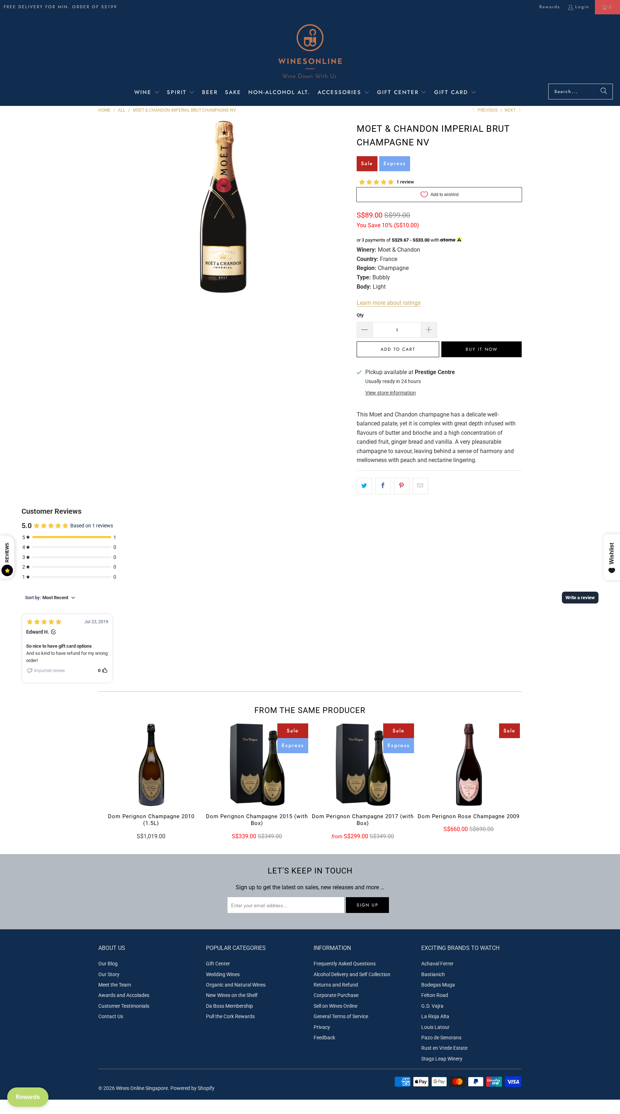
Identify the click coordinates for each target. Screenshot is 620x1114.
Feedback (324, 1037)
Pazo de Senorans (441, 1037)
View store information (390, 393)
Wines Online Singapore (142, 1088)
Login (582, 7)
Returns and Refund (336, 985)
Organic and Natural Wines (236, 985)
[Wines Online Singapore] (310, 51)
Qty (360, 315)
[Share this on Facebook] (383, 486)
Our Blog (108, 963)
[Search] (604, 91)
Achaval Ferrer (437, 963)
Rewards (549, 7)
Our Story (108, 974)
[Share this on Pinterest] (401, 486)
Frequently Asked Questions (345, 963)
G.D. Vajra (432, 1006)
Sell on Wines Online (335, 1006)
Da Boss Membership (229, 1006)
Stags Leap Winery (441, 1059)
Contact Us (110, 1016)
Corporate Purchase (336, 995)
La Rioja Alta (435, 1016)
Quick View (151, 780)
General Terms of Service (341, 1016)
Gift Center (218, 963)
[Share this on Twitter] (364, 486)
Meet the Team (114, 985)
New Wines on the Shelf (232, 995)
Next (510, 110)
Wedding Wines (223, 974)
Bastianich (433, 974)
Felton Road (434, 995)
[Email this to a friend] (420, 486)
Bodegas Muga (438, 985)
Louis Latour (435, 1027)
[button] (147, 93)
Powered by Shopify (192, 1088)
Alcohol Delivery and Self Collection (352, 974)
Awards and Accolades (123, 995)
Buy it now (482, 349)
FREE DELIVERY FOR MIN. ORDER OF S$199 (60, 7)
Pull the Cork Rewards (230, 1016)
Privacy (322, 1027)
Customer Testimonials (123, 1006)
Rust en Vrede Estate (444, 1048)
